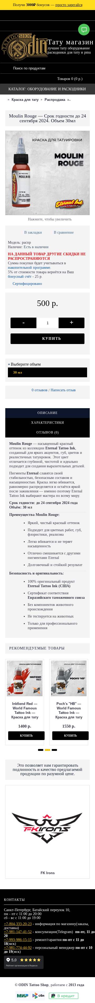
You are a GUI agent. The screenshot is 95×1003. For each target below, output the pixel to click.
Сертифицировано (27, 284)
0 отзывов (40, 390)
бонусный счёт (19, 277)
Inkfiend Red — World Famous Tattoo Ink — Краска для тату (24, 710)
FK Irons (48, 873)
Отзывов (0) (47, 432)
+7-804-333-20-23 (18, 924)
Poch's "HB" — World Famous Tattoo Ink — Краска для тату (68, 710)
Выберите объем (26, 364)
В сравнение (64, 232)
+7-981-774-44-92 (18, 948)
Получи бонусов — (47, 5)
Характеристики (47, 423)
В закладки (33, 232)
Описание (47, 413)
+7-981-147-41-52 (18, 932)
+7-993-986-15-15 (18, 940)
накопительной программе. (29, 268)
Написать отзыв (63, 390)
